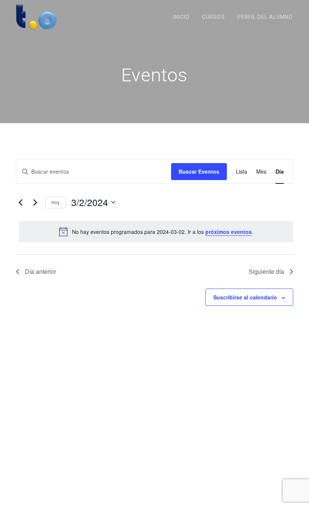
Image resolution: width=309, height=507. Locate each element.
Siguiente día (266, 271)
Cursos (213, 17)
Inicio (181, 17)
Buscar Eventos (199, 171)
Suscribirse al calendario (245, 297)
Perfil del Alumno (265, 17)
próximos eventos (228, 231)
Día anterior (40, 271)
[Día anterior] (20, 202)
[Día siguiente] (35, 202)
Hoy (55, 202)
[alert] (156, 231)
